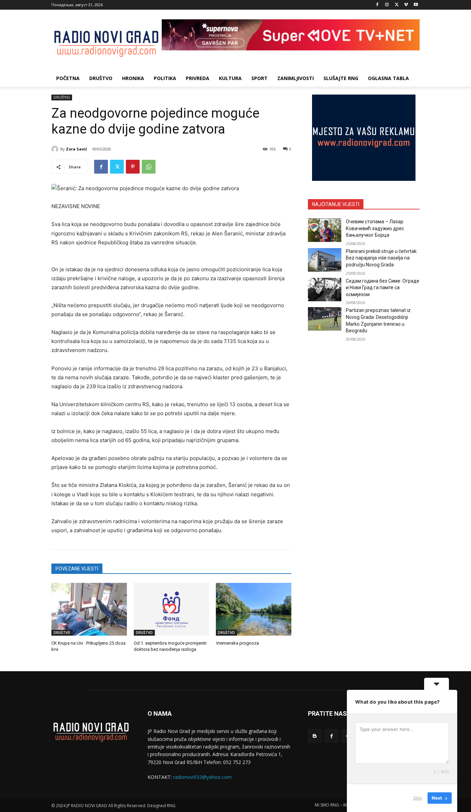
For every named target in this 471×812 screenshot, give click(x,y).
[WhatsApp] (149, 167)
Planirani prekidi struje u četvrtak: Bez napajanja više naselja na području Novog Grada (382, 257)
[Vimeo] (406, 5)
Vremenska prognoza (237, 643)
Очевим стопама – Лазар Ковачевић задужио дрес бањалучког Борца (375, 228)
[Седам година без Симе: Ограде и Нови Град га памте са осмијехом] (324, 289)
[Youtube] (416, 5)
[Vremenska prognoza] (253, 609)
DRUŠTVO (61, 97)
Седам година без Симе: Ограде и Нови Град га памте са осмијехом (382, 287)
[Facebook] (377, 5)
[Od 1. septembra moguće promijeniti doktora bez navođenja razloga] (171, 609)
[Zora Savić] (55, 149)
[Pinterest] (133, 167)
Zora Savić (76, 148)
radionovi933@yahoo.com (202, 777)
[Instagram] (387, 5)
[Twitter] (397, 5)
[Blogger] (314, 736)
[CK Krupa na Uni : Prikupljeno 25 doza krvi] (89, 609)
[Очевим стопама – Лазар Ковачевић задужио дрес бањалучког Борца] (324, 230)
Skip (417, 798)
